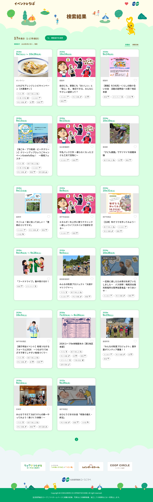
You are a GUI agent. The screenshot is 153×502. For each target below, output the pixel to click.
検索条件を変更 (57, 38)
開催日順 (135, 44)
